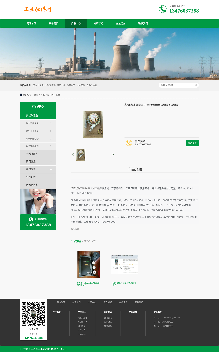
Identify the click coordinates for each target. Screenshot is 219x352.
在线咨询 (192, 143)
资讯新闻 (98, 23)
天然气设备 (38, 85)
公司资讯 (108, 318)
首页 (36, 95)
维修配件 (81, 85)
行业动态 (108, 322)
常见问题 (108, 326)
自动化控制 (92, 85)
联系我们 (143, 23)
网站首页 (31, 23)
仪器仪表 (71, 85)
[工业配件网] (38, 9)
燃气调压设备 (32, 123)
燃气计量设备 (32, 131)
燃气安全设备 (32, 138)
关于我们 (53, 23)
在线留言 (120, 23)
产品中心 (76, 23)
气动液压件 (50, 85)
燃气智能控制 (32, 146)
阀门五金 (61, 85)
